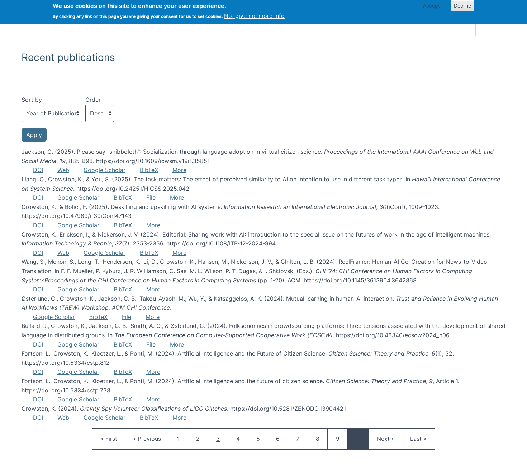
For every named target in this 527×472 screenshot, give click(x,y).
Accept (431, 6)
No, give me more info (254, 15)
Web (63, 169)
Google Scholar (104, 169)
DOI (38, 169)
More (179, 169)
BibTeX (149, 169)
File (151, 197)
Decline (462, 6)
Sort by (32, 99)
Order (93, 99)
